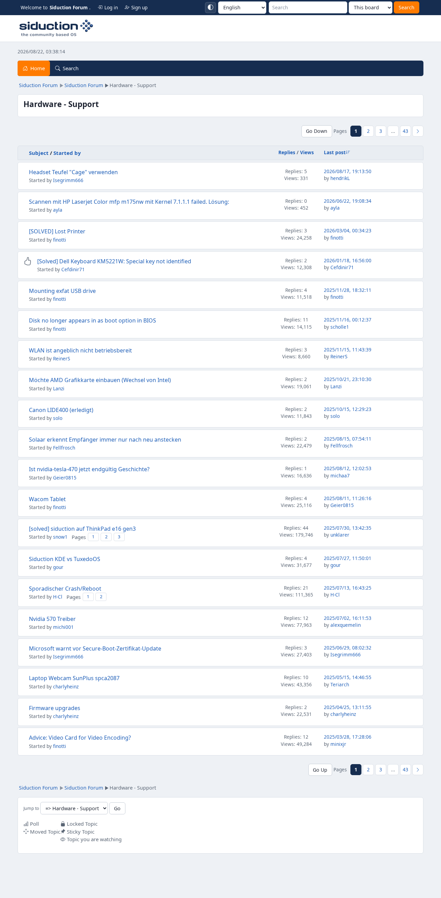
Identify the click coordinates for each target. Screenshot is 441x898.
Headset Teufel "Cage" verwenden (73, 172)
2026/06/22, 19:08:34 (347, 201)
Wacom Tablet (47, 499)
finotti (59, 239)
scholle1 (339, 327)
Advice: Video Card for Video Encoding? (80, 737)
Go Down (316, 131)
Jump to (31, 809)
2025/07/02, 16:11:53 (347, 618)
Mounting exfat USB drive (62, 291)
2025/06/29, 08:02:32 (347, 647)
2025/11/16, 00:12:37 (347, 319)
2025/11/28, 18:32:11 (347, 290)
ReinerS (61, 358)
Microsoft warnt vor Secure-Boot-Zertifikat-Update (95, 648)
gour (58, 567)
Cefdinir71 (73, 269)
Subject (39, 152)
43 (405, 131)
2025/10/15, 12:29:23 (347, 409)
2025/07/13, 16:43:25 (347, 587)
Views (307, 152)
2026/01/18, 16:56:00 (347, 260)
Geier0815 (64, 477)
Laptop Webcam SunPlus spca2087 (74, 678)
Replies (286, 152)
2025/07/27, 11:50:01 (347, 558)
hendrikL (340, 178)
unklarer (339, 534)
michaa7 (340, 475)
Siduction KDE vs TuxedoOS (64, 559)
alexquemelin (345, 625)
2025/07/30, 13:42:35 (347, 528)
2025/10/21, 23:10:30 (347, 379)
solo (57, 418)
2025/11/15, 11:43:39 (347, 349)
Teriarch (339, 684)
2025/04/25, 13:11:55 (347, 707)
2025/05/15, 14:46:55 (347, 677)
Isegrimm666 (68, 180)
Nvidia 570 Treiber (52, 619)
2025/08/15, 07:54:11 (347, 438)
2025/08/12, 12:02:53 (347, 468)
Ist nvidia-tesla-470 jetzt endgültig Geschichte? (89, 469)
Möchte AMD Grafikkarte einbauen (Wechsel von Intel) (100, 380)
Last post (335, 152)
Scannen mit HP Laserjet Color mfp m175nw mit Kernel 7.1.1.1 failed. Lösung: (129, 201)
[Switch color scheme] (210, 7)
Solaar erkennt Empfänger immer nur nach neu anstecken (105, 439)
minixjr (338, 744)
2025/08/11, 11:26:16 (347, 498)
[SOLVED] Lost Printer (57, 231)
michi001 (63, 627)
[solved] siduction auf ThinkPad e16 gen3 (82, 528)
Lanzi (58, 388)
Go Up (320, 770)
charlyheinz (66, 686)
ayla (57, 210)
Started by (67, 152)
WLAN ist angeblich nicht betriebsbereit (80, 350)
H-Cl (57, 596)
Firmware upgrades (54, 708)
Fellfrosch (64, 447)
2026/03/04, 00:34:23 (347, 230)
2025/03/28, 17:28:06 (347, 736)
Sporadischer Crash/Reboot (65, 588)
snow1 (60, 536)
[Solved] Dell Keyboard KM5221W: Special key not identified (114, 261)
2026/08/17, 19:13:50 (347, 171)
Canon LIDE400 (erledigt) (61, 410)
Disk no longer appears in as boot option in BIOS (92, 320)
